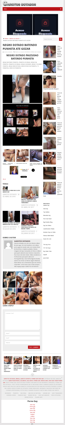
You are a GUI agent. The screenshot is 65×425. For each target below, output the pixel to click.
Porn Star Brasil (47, 218)
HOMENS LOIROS (11, 395)
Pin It (4, 179)
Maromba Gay (47, 215)
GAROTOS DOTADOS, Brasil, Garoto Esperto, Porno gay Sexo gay (24, 378)
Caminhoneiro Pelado (48, 229)
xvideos (32, 416)
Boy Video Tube (47, 251)
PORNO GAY (33, 52)
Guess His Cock (47, 239)
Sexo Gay (32, 404)
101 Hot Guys (47, 248)
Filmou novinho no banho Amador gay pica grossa (11, 223)
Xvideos (32, 414)
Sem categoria (56, 395)
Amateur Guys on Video (49, 232)
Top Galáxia (46, 212)
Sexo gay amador (44, 395)
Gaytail (45, 254)
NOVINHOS (27, 52)
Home (6, 38)
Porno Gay (32, 410)
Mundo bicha (32, 395)
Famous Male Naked (48, 235)
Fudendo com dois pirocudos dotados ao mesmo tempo (28, 227)
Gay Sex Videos (47, 225)
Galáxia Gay (46, 205)
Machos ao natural (14, 38)
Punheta (39, 52)
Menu (5, 9)
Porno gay (32, 406)
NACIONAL (23, 393)
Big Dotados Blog (47, 222)
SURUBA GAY (46, 393)
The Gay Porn (47, 244)
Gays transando (57, 393)
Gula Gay (45, 208)
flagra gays (38, 397)
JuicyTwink (46, 258)
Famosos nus (22, 395)
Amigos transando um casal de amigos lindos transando (29, 201)
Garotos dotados (8, 52)
